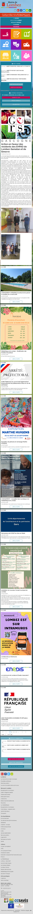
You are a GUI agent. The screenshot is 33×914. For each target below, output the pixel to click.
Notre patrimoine (5, 796)
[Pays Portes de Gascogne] (11, 901)
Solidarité (3, 822)
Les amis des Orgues (6, 863)
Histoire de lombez (5, 794)
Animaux (3, 828)
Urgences (3, 878)
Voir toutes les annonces (16, 766)
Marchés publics (5, 783)
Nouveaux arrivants (6, 839)
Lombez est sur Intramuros (9, 656)
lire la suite (16, 301)
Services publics (5, 835)
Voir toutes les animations (16, 759)
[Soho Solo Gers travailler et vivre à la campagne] (19, 906)
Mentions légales (25, 910)
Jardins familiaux (5, 811)
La (16, 18)
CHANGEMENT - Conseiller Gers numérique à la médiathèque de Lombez (15, 499)
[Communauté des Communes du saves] (21, 901)
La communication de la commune (10, 785)
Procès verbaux (16, 100)
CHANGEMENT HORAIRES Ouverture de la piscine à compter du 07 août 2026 (15, 293)
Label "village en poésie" (7, 792)
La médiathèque (5, 805)
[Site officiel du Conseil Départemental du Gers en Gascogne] (6, 903)
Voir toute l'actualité (16, 84)
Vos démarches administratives (9, 820)
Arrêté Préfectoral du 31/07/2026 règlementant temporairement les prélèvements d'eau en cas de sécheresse (15, 383)
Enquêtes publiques (6, 781)
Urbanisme (4, 798)
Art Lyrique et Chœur (6, 850)
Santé (2, 841)
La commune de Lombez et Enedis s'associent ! (15, 675)
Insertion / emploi (5, 824)
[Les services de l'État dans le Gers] (11, 906)
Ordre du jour (16, 97)
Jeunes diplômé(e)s (6, 833)
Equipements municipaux (7, 790)
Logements (4, 837)
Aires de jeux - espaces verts (8, 809)
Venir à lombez (4, 880)
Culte (2, 831)
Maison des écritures (6, 869)
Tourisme (3, 803)
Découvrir (16, 20)
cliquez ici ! (27, 15)
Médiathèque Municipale (7, 871)
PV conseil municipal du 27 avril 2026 (13, 95)
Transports (3, 813)
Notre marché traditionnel (7, 800)
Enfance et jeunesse (6, 826)
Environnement (5, 818)
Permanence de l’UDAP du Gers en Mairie (13, 533)
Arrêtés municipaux (16, 87)
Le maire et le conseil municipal (9, 779)
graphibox (17, 910)
